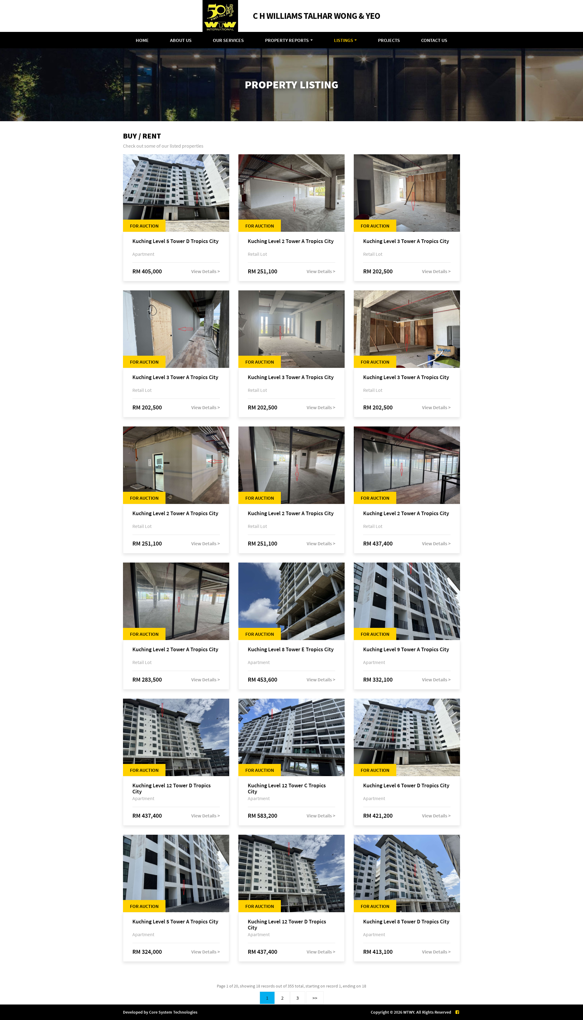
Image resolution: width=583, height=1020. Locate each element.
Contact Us (434, 40)
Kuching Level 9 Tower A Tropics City (406, 649)
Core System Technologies (173, 1012)
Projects (389, 40)
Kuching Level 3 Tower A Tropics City (406, 241)
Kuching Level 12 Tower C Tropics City (287, 788)
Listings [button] (343, 40)
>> (314, 998)
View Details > (205, 271)
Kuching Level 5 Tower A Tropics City (175, 922)
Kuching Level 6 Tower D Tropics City (406, 785)
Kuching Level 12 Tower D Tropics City (171, 788)
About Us (181, 40)
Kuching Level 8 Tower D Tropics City (406, 922)
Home (142, 40)
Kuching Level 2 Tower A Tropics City (291, 241)
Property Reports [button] (287, 40)
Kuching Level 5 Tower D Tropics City (175, 241)
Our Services (228, 40)
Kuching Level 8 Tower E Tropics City (291, 649)
